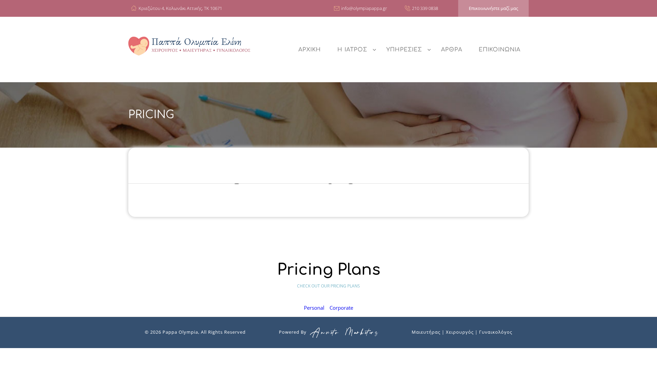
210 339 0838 (425, 8)
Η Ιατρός (352, 50)
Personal (314, 307)
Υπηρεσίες (404, 50)
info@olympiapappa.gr (364, 8)
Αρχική (309, 50)
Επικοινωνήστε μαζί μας (493, 8)
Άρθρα (451, 50)
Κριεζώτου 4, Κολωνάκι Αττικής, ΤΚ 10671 (180, 8)
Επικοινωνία (499, 50)
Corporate (341, 307)
